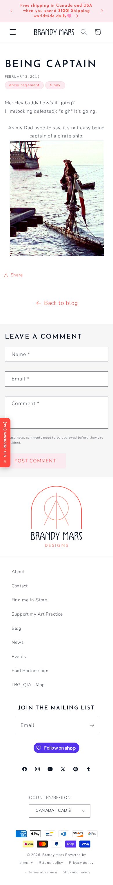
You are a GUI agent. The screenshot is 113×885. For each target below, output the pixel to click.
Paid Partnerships (30, 670)
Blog (16, 628)
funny (55, 85)
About (18, 571)
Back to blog (61, 303)
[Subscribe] (92, 725)
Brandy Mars (53, 854)
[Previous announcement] (11, 11)
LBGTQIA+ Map (28, 685)
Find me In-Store (29, 600)
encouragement (24, 85)
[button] (13, 32)
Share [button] (17, 275)
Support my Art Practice (37, 614)
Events (19, 656)
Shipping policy (76, 872)
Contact (20, 586)
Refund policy (51, 862)
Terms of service (43, 872)
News (18, 642)
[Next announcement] (102, 11)
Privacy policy (81, 862)
